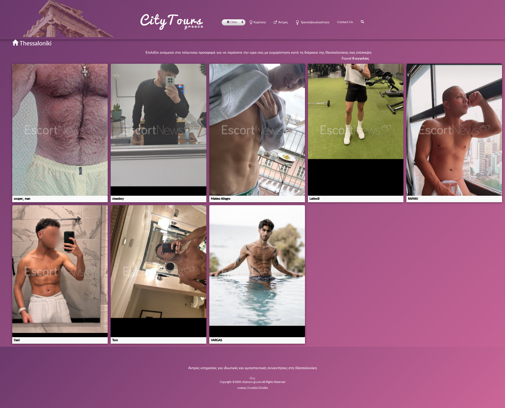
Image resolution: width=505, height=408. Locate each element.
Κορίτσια (259, 22)
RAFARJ (413, 198)
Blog (252, 378)
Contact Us (345, 22)
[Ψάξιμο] (362, 22)
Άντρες (282, 22)
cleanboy (118, 198)
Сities (233, 22)
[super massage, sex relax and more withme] (60, 271)
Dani (17, 340)
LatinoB (315, 198)
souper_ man (22, 198)
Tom (115, 340)
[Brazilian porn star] (454, 130)
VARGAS (216, 340)
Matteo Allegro (220, 198)
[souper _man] (60, 130)
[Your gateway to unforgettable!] (257, 271)
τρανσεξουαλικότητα (314, 22)
